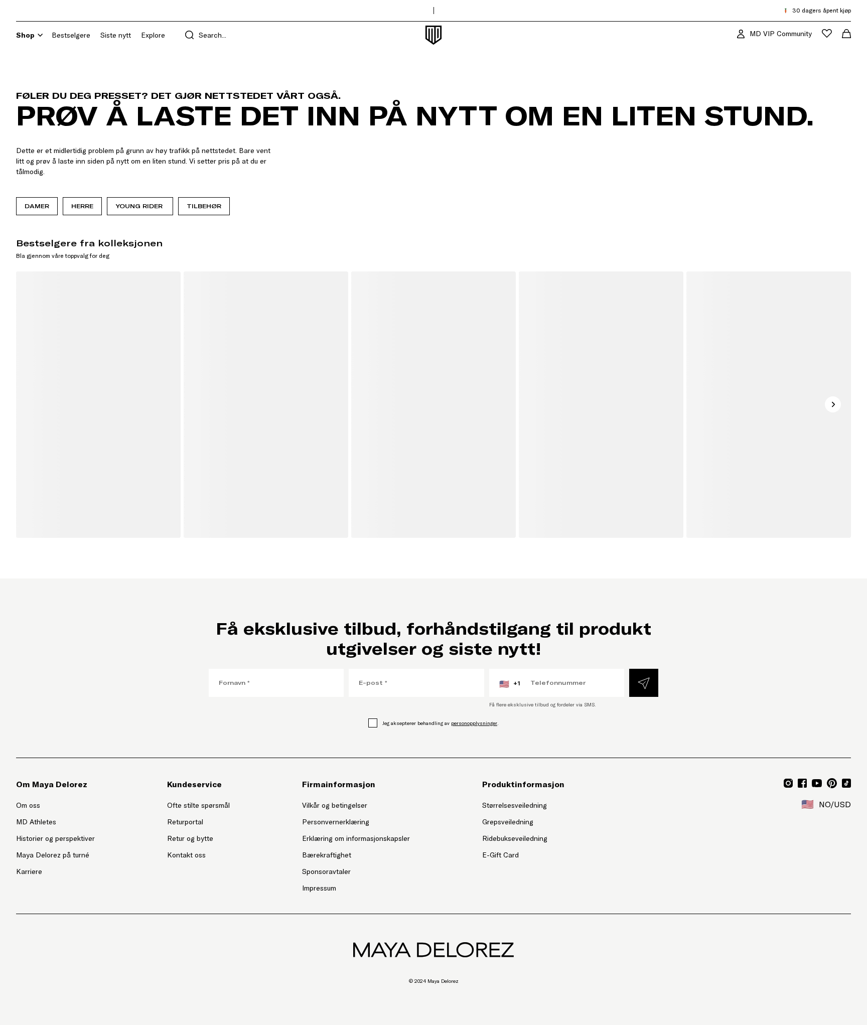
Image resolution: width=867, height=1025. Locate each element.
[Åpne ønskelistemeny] (827, 33)
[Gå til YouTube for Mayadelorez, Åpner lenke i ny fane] (817, 783)
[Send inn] (643, 683)
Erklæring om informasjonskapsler (356, 838)
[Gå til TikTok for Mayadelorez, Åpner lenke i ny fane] (846, 783)
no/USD (826, 804)
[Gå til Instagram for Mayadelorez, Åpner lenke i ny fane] (788, 783)
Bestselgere (71, 35)
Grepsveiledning (507, 821)
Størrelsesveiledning (514, 805)
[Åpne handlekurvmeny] (846, 33)
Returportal (198, 821)
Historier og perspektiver (55, 838)
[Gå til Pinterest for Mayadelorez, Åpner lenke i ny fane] (832, 783)
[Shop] (40, 35)
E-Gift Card (500, 854)
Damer (37, 206)
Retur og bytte (190, 838)
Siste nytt (115, 35)
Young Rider (140, 206)
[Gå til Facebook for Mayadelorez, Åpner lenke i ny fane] (802, 783)
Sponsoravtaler (326, 871)
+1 (509, 684)
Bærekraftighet (326, 854)
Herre (82, 206)
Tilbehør (204, 206)
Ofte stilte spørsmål (198, 805)
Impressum (319, 888)
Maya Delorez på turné (52, 854)
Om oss (28, 805)
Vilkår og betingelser (334, 805)
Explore (153, 35)
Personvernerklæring (335, 821)
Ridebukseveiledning (514, 838)
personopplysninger (474, 723)
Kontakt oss (186, 854)
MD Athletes (36, 821)
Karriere (29, 871)
